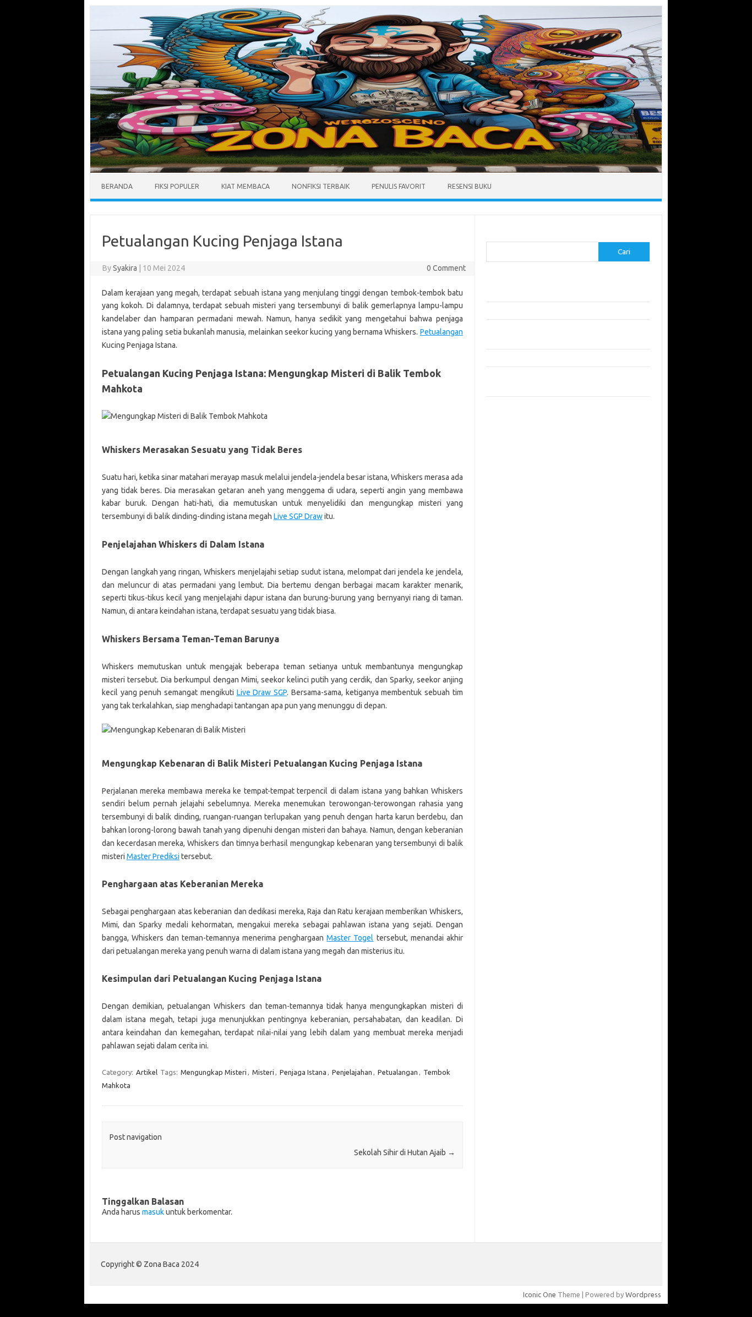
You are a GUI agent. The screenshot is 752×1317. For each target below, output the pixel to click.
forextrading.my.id (522, 590)
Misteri (263, 1072)
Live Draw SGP (262, 692)
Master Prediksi (153, 856)
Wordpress (643, 1294)
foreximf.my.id (515, 558)
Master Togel (349, 937)
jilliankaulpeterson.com (529, 685)
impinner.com (513, 537)
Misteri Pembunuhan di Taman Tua (541, 292)
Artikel (146, 1072)
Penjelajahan (352, 1072)
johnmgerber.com (520, 706)
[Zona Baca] (376, 170)
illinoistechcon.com (522, 674)
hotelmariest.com (520, 505)
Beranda (117, 186)
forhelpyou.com (517, 621)
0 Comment (446, 268)
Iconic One (539, 1294)
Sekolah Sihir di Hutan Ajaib (404, 1152)
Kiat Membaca (245, 186)
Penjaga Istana (303, 1072)
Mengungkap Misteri (214, 1072)
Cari (492, 235)
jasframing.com (517, 547)
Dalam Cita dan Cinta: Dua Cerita (538, 358)
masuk (153, 1211)
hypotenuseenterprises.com (539, 515)
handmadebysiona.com (530, 494)
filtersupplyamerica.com (531, 473)
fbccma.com (511, 462)
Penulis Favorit (399, 186)
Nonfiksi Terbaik (321, 186)
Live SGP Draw (298, 516)
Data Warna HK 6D (516, 732)
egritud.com (511, 610)
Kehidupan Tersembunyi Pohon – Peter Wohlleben (566, 310)
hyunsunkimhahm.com (527, 653)
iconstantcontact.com (527, 526)
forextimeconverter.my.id (534, 600)
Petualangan (441, 331)
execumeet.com (518, 452)
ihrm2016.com (515, 663)
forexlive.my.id (516, 568)
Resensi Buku (470, 186)
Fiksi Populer (177, 186)
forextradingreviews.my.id (535, 579)
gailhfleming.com (520, 632)
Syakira (125, 268)
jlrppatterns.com (519, 695)
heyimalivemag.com (524, 642)
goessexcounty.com (525, 484)
